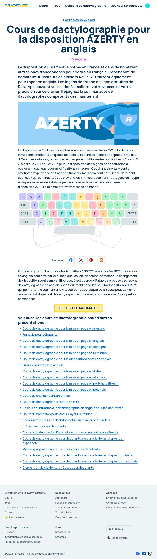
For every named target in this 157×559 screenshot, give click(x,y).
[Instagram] (150, 553)
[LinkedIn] (144, 553)
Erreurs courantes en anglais (43, 365)
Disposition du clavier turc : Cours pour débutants (58, 467)
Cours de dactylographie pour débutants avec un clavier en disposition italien (78, 455)
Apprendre (61, 497)
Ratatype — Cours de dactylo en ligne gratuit (39, 553)
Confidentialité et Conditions (123, 507)
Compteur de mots (66, 517)
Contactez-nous (116, 502)
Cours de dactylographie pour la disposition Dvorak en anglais (67, 359)
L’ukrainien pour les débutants (44, 426)
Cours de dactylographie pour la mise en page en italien (63, 371)
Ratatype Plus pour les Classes (23, 541)
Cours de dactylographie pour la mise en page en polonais (64, 389)
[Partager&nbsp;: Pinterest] (91, 260)
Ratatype (39, 294)
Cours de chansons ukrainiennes (46, 396)
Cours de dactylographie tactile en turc (51, 402)
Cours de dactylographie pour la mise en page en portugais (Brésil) (71, 383)
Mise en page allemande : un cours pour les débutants (61, 449)
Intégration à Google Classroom (23, 537)
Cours (43, 6)
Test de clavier (64, 512)
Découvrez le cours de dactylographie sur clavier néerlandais (66, 420)
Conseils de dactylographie (85, 6)
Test (56, 6)
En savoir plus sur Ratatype (121, 497)
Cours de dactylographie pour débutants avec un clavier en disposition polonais (80, 461)
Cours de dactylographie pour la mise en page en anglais (63, 341)
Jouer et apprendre (66, 507)
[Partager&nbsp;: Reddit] (101, 260)
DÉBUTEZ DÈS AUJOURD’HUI (79, 308)
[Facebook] (138, 553)
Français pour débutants (40, 334)
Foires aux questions (67, 502)
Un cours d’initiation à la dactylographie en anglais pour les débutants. (73, 408)
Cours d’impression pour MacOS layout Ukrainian (57, 414)
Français (117, 529)
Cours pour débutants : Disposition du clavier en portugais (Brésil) (70, 432)
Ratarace (60, 537)
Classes (9, 532)
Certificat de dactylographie (21, 507)
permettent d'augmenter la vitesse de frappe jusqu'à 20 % (64, 290)
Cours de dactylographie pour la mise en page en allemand (65, 377)
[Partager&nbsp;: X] (81, 260)
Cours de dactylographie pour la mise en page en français (64, 328)
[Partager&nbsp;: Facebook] (71, 260)
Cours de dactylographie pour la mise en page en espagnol (65, 347)
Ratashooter (62, 532)
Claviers (9, 512)
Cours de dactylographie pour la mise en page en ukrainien (65, 353)
